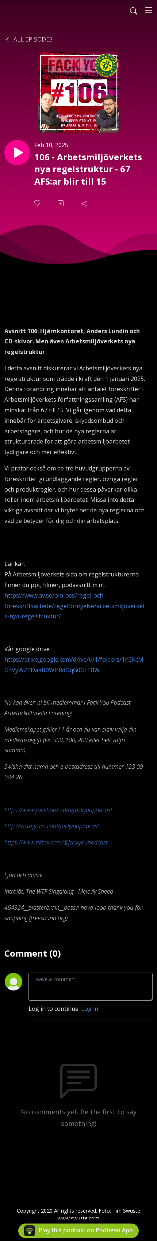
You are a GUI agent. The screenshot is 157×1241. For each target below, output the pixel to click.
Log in (89, 1009)
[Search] (133, 10)
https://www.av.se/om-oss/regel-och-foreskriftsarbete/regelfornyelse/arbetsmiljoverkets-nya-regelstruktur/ (74, 605)
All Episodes (32, 39)
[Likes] (38, 203)
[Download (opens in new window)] (61, 203)
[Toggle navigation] (148, 10)
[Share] (84, 203)
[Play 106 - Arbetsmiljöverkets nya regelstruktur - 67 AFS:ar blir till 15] (17, 152)
